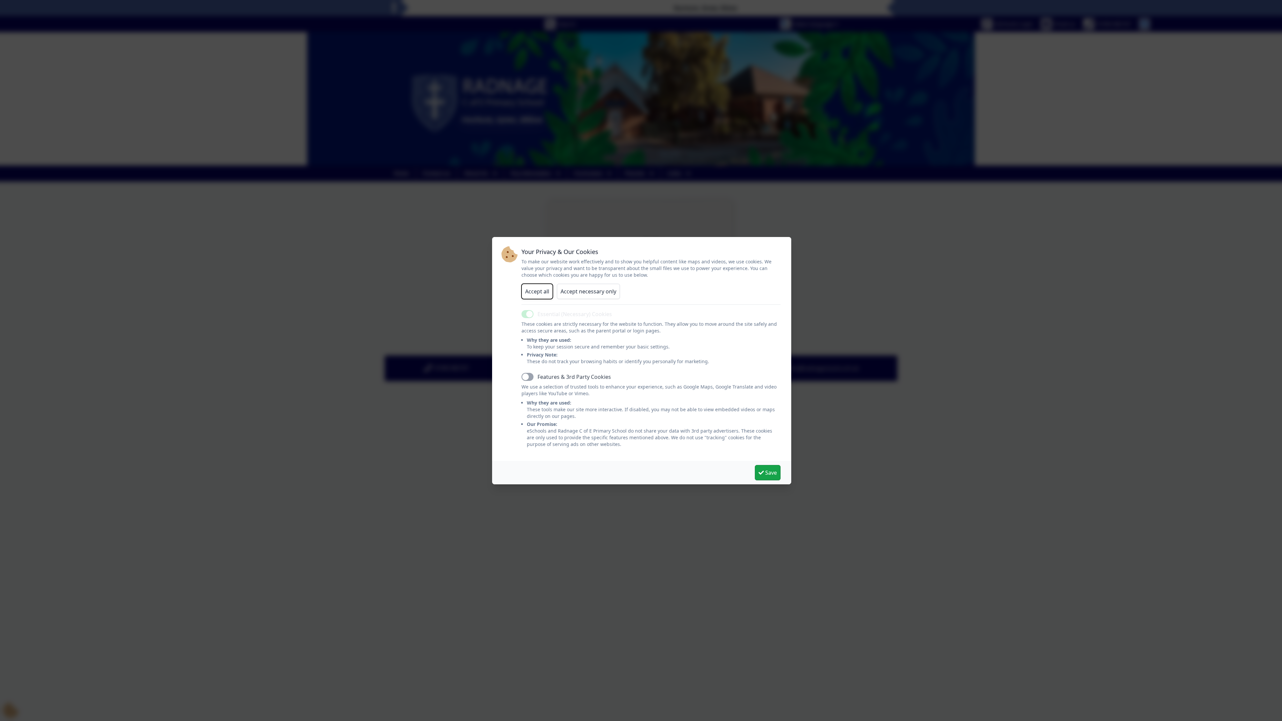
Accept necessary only (588, 291)
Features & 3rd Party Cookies (574, 377)
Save (770, 472)
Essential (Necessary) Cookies (575, 314)
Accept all (537, 291)
